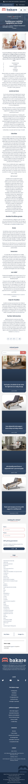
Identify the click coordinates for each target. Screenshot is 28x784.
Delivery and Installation (14, 715)
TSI (3, 624)
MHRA (4, 602)
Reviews (14, 731)
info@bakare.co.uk (14, 764)
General (11, 25)
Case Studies (14, 733)
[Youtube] (11, 680)
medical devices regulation (9, 601)
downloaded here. (20, 312)
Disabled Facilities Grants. (18, 224)
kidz (4, 591)
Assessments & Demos (14, 735)
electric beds (6, 577)
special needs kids (7, 621)
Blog (7, 25)
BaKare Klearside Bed (8, 564)
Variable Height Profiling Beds (9, 626)
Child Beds (14, 693)
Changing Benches (14, 697)
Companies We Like (14, 741)
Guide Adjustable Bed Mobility (9, 587)
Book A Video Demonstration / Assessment (15, 1)
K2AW (4, 590)
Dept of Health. (21, 130)
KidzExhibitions (6, 593)
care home (5, 570)
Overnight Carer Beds (14, 701)
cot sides (5, 574)
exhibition (5, 584)
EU (3, 582)
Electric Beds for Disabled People (10, 581)
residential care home (8, 613)
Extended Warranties (14, 713)
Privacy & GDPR (14, 719)
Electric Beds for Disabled (8, 579)
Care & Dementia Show (8, 568)
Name (4, 527)
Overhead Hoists (14, 699)
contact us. (16, 331)
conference (5, 573)
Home (4, 25)
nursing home (6, 608)
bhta (4, 567)
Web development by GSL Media (14, 782)
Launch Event (6, 595)
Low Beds (5, 599)
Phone (4, 533)
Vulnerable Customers (14, 739)
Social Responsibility (7, 619)
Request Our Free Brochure (8, 5)
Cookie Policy (14, 721)
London (5, 596)
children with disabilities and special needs (12, 571)
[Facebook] (25, 680)
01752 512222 (22, 5)
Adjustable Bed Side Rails (8, 560)
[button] (8, 338)
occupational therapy (8, 612)
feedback (5, 585)
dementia (5, 576)
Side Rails (5, 616)
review (4, 615)
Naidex (4, 604)
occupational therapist (8, 610)
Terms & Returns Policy (14, 717)
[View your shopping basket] (21, 10)
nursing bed (6, 605)
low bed (5, 598)
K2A (4, 588)
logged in (12, 646)
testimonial (5, 622)
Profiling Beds (14, 690)
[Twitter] (3, 680)
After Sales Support (14, 711)
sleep (4, 618)
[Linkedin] (18, 680)
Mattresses (14, 695)
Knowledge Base (14, 737)
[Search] (23, 352)
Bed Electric (5, 565)
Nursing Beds (6, 607)
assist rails (5, 562)
